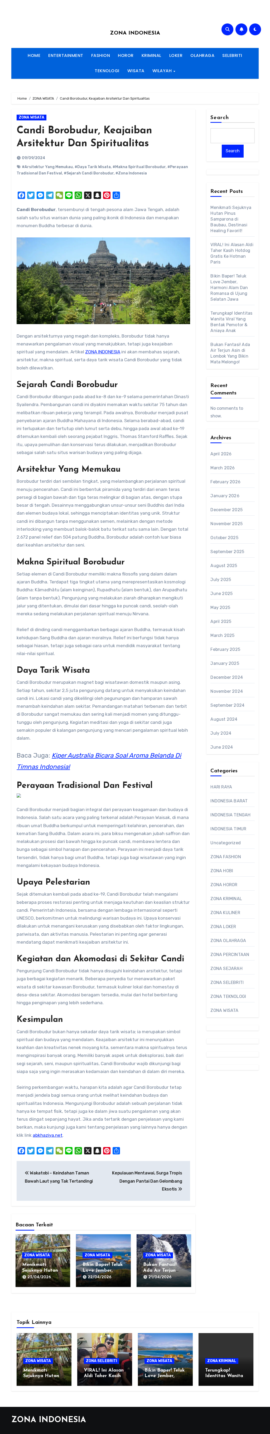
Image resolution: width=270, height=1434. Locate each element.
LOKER (176, 55)
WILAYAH (162, 71)
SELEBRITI (232, 55)
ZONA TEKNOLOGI (228, 996)
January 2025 (224, 663)
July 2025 (220, 579)
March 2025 (222, 635)
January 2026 (224, 495)
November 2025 (226, 523)
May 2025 (220, 607)
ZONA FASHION (225, 856)
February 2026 (225, 481)
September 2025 (227, 551)
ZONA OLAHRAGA (228, 940)
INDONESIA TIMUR (228, 828)
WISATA (135, 71)
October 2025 (224, 537)
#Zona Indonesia (131, 173)
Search (219, 117)
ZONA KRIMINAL (226, 898)
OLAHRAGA (202, 55)
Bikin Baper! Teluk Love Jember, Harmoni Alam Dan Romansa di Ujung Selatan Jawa (229, 288)
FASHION (100, 55)
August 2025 (223, 565)
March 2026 (222, 467)
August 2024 (223, 719)
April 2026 (221, 453)
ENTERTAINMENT (65, 55)
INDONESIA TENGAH (230, 814)
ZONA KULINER (225, 912)
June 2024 (221, 747)
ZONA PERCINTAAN (229, 954)
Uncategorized (225, 842)
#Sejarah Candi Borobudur (89, 173)
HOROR (126, 55)
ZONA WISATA (31, 117)
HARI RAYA (221, 786)
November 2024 (226, 691)
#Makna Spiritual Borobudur (139, 167)
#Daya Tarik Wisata (93, 167)
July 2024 (220, 733)
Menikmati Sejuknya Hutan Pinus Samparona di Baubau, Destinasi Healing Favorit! (230, 219)
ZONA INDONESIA (135, 33)
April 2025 (220, 621)
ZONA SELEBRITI (227, 982)
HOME (34, 55)
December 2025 (226, 509)
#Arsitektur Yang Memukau (47, 167)
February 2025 (225, 649)
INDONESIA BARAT (229, 800)
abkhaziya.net (47, 1135)
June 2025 (221, 593)
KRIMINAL (151, 55)
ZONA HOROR (223, 884)
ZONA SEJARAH (226, 968)
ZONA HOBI (221, 870)
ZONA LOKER (223, 926)
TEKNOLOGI (107, 71)
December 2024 (226, 677)
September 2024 (227, 705)
